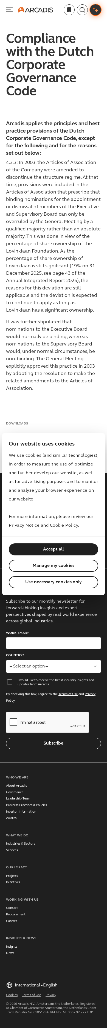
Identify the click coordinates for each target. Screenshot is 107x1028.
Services (12, 850)
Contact (12, 908)
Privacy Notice (24, 525)
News (10, 953)
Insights (11, 946)
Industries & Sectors (20, 843)
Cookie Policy (64, 525)
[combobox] (53, 666)
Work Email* (17, 633)
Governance (14, 792)
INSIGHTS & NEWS (21, 938)
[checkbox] (9, 682)
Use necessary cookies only (53, 582)
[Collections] (69, 9)
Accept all (53, 549)
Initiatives (13, 882)
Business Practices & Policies (26, 805)
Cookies (12, 995)
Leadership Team (18, 798)
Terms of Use (68, 694)
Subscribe (53, 743)
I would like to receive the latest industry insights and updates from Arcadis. (56, 682)
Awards (11, 818)
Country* (15, 655)
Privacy (51, 995)
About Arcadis (16, 785)
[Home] (35, 10)
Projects (12, 876)
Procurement (16, 914)
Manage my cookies (53, 566)
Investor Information (21, 811)
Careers (11, 921)
